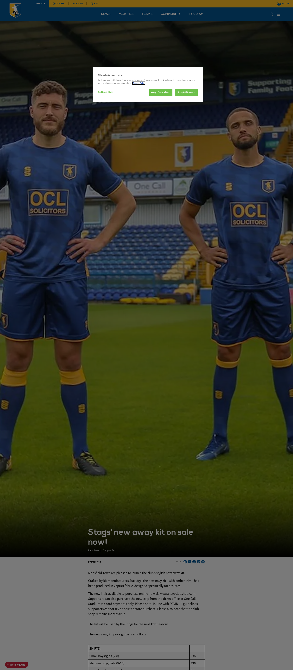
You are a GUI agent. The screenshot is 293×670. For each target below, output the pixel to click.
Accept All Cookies (186, 92)
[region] (148, 84)
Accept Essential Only (161, 92)
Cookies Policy (138, 83)
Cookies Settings (105, 92)
